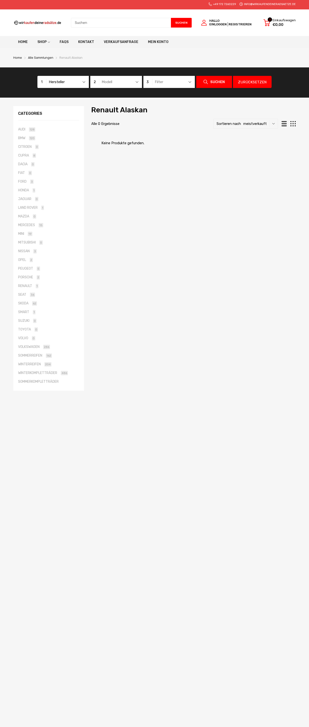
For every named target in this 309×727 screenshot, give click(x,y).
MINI (25, 234)
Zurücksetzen (252, 82)
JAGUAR (28, 199)
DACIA (26, 164)
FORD (25, 182)
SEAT (26, 295)
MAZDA (26, 216)
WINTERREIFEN (34, 364)
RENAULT (28, 286)
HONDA (26, 190)
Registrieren (240, 24)
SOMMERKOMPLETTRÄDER (38, 382)
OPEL (25, 260)
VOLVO (26, 338)
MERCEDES (30, 225)
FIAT (24, 173)
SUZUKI (27, 321)
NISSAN (27, 251)
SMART (26, 312)
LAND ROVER (30, 208)
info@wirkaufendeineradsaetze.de (270, 4)
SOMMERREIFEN (34, 355)
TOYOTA (27, 329)
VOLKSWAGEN (33, 347)
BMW (26, 138)
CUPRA (26, 155)
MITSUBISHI (30, 242)
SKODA (27, 303)
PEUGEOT (28, 268)
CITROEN (28, 147)
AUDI (26, 129)
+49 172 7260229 (224, 4)
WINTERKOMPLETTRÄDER (42, 373)
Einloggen (218, 24)
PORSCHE (28, 277)
